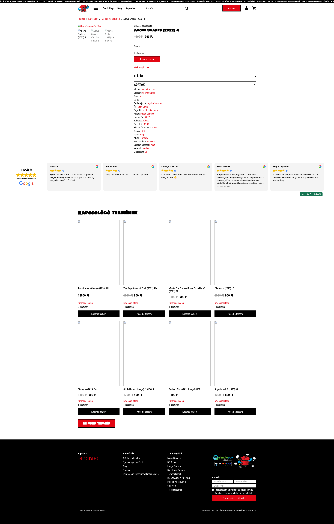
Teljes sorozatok (174, 489)
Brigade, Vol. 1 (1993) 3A (226, 389)
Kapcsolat (130, 8)
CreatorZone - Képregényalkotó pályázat (141, 474)
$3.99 (146, 124)
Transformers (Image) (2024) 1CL (94, 288)
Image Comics (147, 113)
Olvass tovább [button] (223, 187)
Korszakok (93, 18)
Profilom (126, 470)
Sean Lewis (143, 106)
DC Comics (172, 462)
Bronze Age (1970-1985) (178, 478)
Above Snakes (148, 92)
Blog (119, 8)
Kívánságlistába (141, 67)
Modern (146, 148)
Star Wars (171, 485)
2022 (147, 117)
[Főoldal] (83, 8)
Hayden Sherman (155, 103)
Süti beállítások (251, 510)
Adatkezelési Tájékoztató (210, 510)
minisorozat (152, 141)
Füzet (154, 127)
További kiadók (174, 474)
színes (146, 120)
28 (146, 151)
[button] (126, 27)
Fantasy (144, 138)
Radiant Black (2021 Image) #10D (184, 389)
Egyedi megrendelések (133, 462)
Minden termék (96, 423)
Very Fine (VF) (148, 89)
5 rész (152, 144)
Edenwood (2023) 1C (224, 288)
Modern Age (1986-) (111, 18)
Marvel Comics (174, 458)
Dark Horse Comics (176, 470)
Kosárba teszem (98, 314)
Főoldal (81, 18)
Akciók (231, 8)
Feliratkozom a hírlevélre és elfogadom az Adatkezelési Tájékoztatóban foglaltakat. (234, 491)
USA (143, 131)
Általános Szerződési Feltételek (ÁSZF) (232, 510)
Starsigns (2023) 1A (87, 389)
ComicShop (108, 8)
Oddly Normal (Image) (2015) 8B (138, 389)
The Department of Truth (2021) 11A (140, 288)
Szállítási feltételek (131, 458)
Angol (142, 134)
